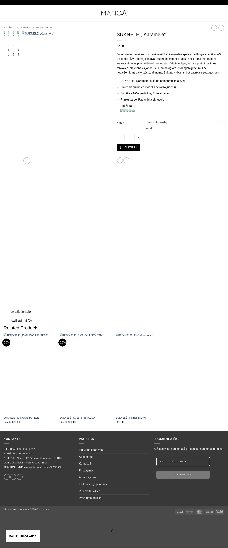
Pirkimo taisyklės (89, 491)
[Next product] (214, 27)
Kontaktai (85, 463)
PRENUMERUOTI (183, 474)
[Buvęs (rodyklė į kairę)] (3, 537)
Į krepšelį (128, 147)
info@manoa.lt (25, 453)
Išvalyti (148, 128)
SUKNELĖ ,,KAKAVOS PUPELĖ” (22, 417)
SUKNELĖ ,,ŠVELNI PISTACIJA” (78, 417)
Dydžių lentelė (21, 311)
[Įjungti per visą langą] (14, 522)
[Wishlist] (209, 12)
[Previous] (28, 98)
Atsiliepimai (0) (21, 320)
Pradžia (8, 28)
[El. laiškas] (20, 477)
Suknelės (47, 28)
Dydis (121, 123)
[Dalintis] (24, 522)
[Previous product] (221, 27)
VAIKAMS (35, 28)
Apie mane (86, 456)
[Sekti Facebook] (7, 477)
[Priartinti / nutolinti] (3, 522)
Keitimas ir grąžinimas (93, 484)
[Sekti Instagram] (13, 477)
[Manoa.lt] (114, 13)
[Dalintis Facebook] (120, 160)
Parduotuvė (21, 28)
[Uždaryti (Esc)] (34, 522)
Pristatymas (86, 470)
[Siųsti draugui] (126, 160)
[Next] (105, 98)
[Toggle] (7, 312)
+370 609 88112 (27, 449)
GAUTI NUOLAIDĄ (23, 536)
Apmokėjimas (87, 477)
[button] (6, 12)
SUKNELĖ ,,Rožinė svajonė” (131, 417)
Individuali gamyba (91, 449)
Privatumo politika (90, 497)
